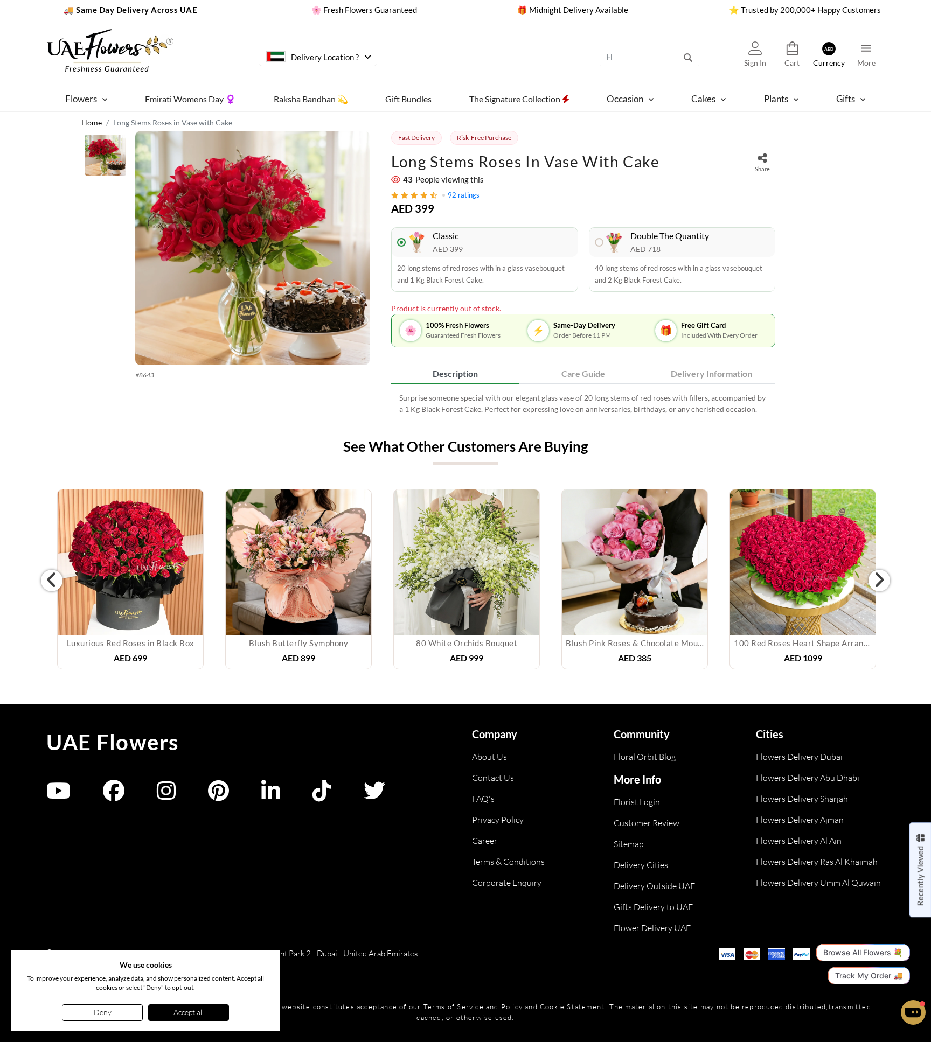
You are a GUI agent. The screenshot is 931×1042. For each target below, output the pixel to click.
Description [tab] (455, 373)
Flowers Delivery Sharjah (802, 798)
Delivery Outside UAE (654, 885)
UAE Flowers (112, 742)
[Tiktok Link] (321, 795)
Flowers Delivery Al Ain (799, 840)
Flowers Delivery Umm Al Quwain (818, 882)
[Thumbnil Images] (105, 158)
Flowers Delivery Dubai (799, 756)
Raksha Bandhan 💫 (311, 98)
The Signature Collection (515, 98)
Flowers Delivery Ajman (800, 819)
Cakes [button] (703, 98)
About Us (489, 756)
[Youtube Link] (58, 795)
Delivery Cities (641, 864)
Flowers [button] (81, 98)
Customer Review (646, 822)
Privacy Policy (498, 819)
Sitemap (629, 843)
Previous (51, 580)
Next (879, 580)
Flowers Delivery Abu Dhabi (807, 777)
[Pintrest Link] (218, 795)
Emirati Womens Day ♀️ (190, 98)
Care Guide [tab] (583, 373)
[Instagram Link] (166, 795)
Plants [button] (776, 98)
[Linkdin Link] (270, 795)
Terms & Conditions (508, 861)
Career (484, 840)
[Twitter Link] (374, 795)
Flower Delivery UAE (652, 927)
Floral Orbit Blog (645, 756)
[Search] (688, 56)
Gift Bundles (408, 98)
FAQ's (483, 798)
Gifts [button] (845, 98)
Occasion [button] (625, 98)
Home (91, 122)
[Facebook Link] (113, 795)
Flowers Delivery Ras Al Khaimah (817, 861)
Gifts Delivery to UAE (653, 906)
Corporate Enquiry (506, 882)
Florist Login (637, 801)
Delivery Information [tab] (711, 373)
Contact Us (493, 777)
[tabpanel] (583, 403)
